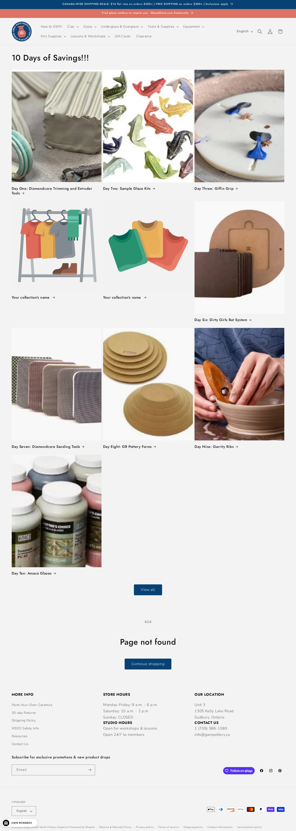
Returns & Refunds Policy (115, 827)
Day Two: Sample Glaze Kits (127, 188)
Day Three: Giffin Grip (214, 188)
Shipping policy (193, 827)
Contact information (220, 827)
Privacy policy (144, 827)
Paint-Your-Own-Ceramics (32, 705)
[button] (73, 26)
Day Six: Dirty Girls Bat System (221, 320)
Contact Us (20, 744)
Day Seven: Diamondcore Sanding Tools (46, 446)
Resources (20, 736)
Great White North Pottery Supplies (45, 827)
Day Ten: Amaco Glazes (32, 573)
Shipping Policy (24, 720)
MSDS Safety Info (25, 728)
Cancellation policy (249, 827)
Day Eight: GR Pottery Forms (127, 446)
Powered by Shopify (82, 827)
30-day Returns (24, 713)
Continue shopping (148, 664)
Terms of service (168, 827)
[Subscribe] (90, 769)
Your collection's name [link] (31, 297)
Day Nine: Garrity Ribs (214, 446)
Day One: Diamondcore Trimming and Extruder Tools (52, 191)
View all (148, 589)
